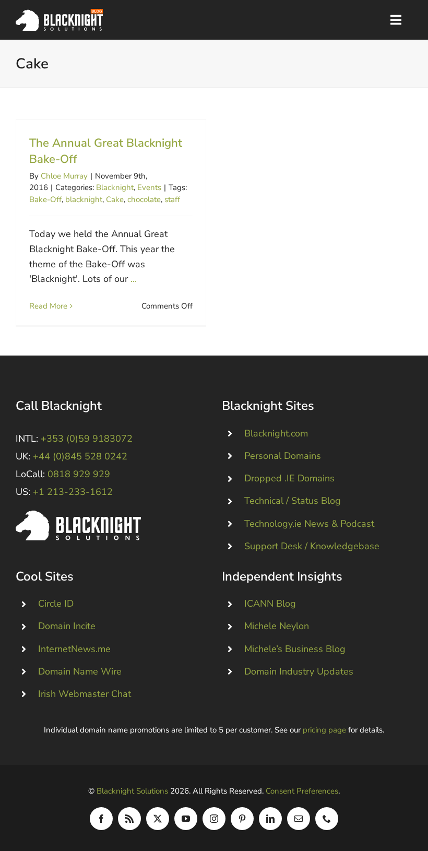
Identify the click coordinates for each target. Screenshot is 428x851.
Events (149, 187)
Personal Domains (282, 456)
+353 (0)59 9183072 (87, 438)
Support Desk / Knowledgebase (311, 546)
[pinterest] (242, 818)
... (133, 279)
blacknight (83, 199)
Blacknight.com (276, 433)
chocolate (144, 199)
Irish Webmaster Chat (84, 694)
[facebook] (101, 818)
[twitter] (157, 818)
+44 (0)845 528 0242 (80, 456)
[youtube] (185, 818)
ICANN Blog (270, 603)
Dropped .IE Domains (289, 478)
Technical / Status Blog (292, 500)
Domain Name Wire (80, 671)
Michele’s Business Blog (295, 649)
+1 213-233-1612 (73, 492)
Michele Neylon (276, 626)
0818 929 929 (78, 474)
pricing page (324, 730)
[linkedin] (270, 818)
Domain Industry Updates (298, 671)
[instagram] (214, 818)
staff (172, 199)
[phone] (326, 818)
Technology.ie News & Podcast (309, 523)
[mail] (298, 818)
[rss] (129, 818)
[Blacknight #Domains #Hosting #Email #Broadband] (78, 515)
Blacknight (115, 187)
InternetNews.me (74, 649)
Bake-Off (45, 199)
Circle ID (56, 603)
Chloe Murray (64, 176)
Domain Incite (67, 626)
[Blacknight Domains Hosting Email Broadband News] (59, 13)
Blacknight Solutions (132, 791)
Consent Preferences (302, 791)
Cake (115, 199)
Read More (48, 306)
